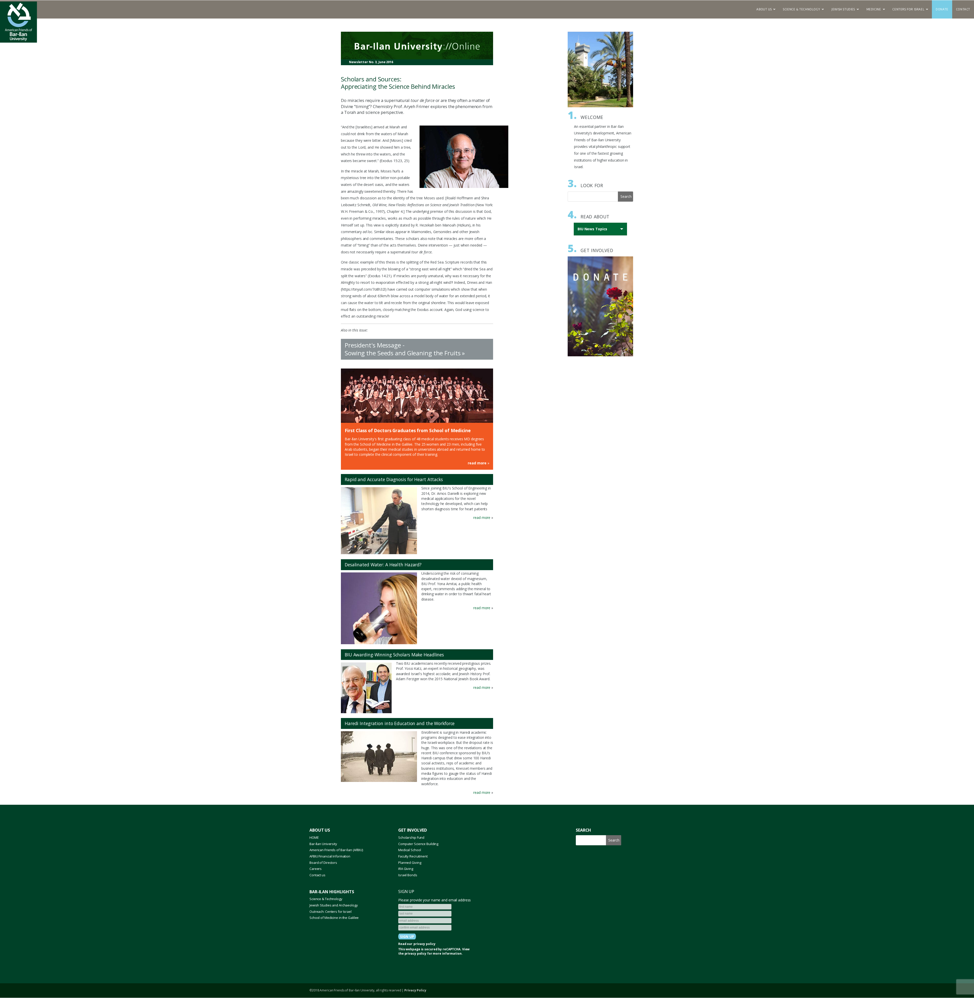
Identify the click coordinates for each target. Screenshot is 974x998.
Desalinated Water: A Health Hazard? (383, 565)
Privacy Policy (415, 990)
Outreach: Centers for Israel (330, 911)
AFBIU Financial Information (329, 856)
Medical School (409, 850)
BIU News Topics (594, 231)
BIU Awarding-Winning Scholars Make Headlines (394, 655)
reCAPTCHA (451, 949)
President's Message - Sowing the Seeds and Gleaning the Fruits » (405, 349)
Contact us (317, 875)
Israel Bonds (407, 875)
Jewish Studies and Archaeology (333, 905)
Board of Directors (323, 862)
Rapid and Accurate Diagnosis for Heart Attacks (394, 479)
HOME (314, 837)
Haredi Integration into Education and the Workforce (400, 723)
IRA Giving (405, 868)
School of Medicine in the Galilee (334, 917)
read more (477, 463)
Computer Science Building (418, 844)
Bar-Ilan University (323, 844)
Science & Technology (325, 899)
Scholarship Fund (411, 837)
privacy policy (424, 944)
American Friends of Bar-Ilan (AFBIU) (336, 850)
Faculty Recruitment (413, 856)
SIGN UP (406, 891)
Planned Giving (409, 862)
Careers (315, 868)
